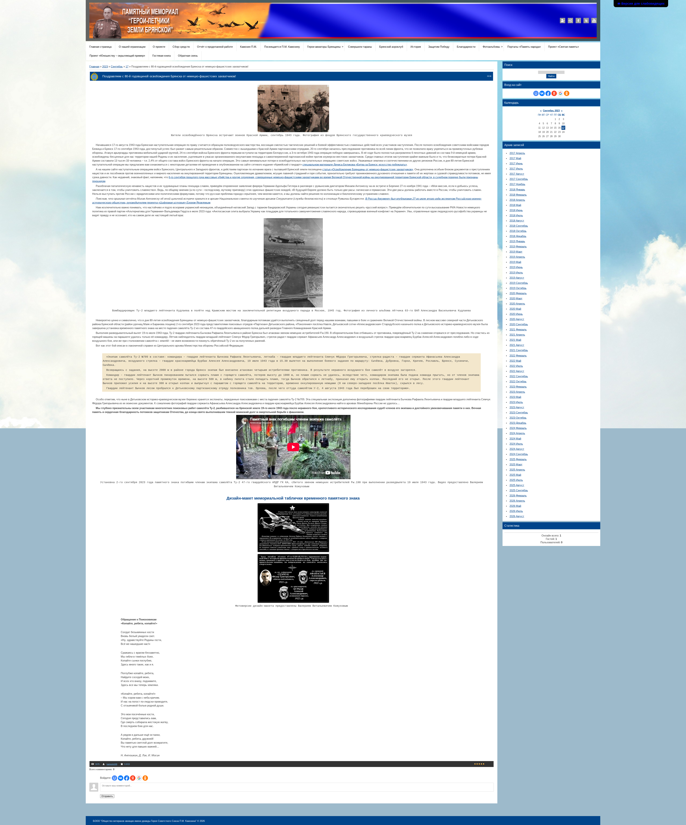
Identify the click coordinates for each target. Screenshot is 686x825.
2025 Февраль (518, 459)
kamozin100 (112, 764)
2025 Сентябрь (518, 490)
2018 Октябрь (517, 231)
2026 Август (516, 516)
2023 (105, 66)
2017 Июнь (516, 163)
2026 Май (515, 506)
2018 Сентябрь (518, 225)
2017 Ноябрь (517, 184)
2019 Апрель (517, 256)
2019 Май (515, 262)
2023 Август (516, 407)
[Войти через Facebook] (126, 778)
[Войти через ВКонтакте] (120, 778)
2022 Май (515, 360)
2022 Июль (516, 366)
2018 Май (515, 205)
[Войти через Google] (139, 778)
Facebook (578, 20)
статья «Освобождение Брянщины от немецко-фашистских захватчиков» (367, 169)
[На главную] (180, 37)
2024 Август (516, 449)
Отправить (107, 796)
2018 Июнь (516, 210)
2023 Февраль (518, 386)
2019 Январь (517, 241)
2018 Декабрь (517, 236)
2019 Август (516, 277)
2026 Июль (516, 511)
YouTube (594, 20)
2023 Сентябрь (518, 412)
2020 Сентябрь (518, 324)
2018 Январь (517, 189)
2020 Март (515, 298)
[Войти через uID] (114, 778)
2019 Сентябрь (518, 283)
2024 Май (515, 438)
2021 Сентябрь (518, 350)
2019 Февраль (518, 246)
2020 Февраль (518, 293)
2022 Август (516, 371)
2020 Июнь (516, 314)
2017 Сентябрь (518, 179)
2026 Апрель (517, 500)
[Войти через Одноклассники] (145, 778)
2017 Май (515, 158)
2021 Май (515, 339)
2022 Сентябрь (518, 376)
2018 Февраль (518, 194)
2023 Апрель (517, 391)
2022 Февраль (518, 355)
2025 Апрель (517, 469)
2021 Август (516, 345)
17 (127, 66)
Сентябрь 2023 (551, 110)
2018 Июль (516, 215)
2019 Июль (516, 272)
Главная (94, 66)
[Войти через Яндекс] (132, 778)
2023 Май (515, 397)
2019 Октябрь (517, 288)
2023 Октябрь (517, 417)
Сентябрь (117, 66)
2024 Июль (516, 443)
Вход (570, 20)
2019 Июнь (516, 267)
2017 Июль (516, 168)
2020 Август (516, 319)
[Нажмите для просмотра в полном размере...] (293, 131)
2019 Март (515, 251)
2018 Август (516, 220)
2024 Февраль (518, 428)
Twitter (586, 20)
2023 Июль (516, 402)
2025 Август (516, 485)
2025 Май (515, 474)
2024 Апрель (517, 433)
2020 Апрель (517, 303)
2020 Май (515, 308)
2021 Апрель (517, 334)
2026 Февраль (518, 495)
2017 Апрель (517, 153)
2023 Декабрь (517, 423)
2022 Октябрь (517, 381)
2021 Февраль (518, 329)
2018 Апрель (517, 200)
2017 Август (516, 173)
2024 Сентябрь (518, 454)
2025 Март (515, 464)
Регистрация (562, 20)
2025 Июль (516, 480)
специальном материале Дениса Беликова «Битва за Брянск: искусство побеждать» (354, 164)
